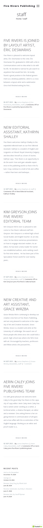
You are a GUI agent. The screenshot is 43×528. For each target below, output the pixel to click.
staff (22, 105)
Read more (21, 96)
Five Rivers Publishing (19, 6)
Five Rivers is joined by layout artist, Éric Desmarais (21, 45)
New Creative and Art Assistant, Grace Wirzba (20, 304)
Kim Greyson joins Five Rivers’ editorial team (20, 216)
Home (18, 18)
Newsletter (16, 105)
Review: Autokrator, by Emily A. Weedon (18, 489)
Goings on (7, 478)
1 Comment (27, 364)
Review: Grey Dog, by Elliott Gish (15, 483)
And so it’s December (11, 472)
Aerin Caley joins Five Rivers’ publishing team (19, 386)
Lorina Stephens (23, 102)
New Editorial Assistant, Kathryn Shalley (21, 132)
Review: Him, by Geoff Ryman (14, 494)
